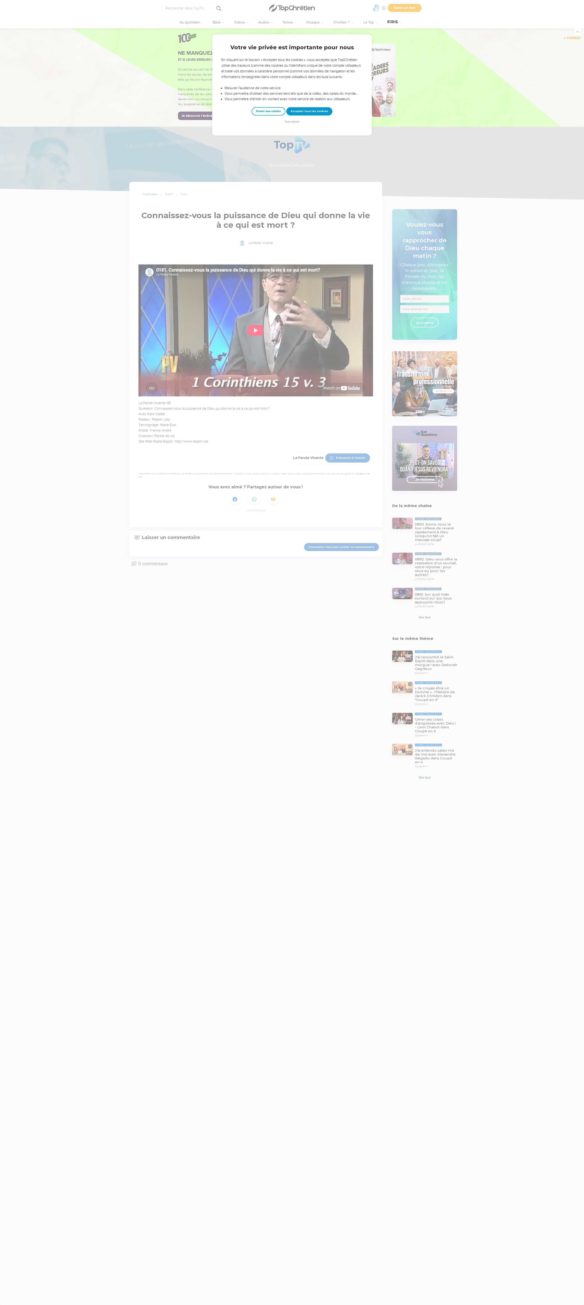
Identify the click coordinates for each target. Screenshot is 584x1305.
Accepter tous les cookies (309, 111)
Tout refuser (292, 121)
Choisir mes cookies (268, 111)
